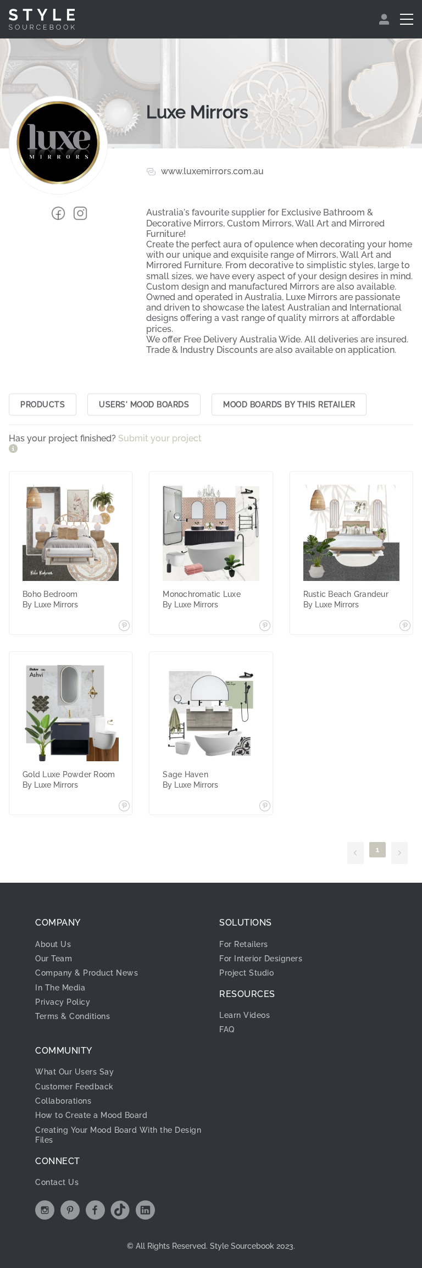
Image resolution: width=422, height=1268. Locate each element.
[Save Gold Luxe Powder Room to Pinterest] (124, 806)
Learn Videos (244, 1015)
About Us (53, 944)
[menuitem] (385, 19)
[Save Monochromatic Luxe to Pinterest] (264, 626)
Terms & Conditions (72, 1016)
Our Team (53, 958)
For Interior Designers (260, 958)
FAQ (227, 1029)
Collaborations (63, 1101)
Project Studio (246, 972)
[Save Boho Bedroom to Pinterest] (124, 626)
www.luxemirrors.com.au (212, 171)
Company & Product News (86, 972)
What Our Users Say (74, 1071)
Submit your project (160, 438)
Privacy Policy (62, 1002)
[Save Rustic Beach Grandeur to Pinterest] (404, 626)
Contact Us (57, 1182)
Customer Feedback (74, 1086)
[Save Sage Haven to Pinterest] (264, 806)
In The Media (60, 987)
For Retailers (243, 944)
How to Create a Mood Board (91, 1115)
